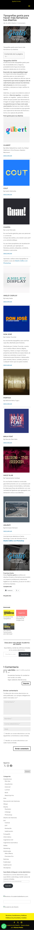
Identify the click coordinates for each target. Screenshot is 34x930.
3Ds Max (7, 781)
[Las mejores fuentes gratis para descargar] (8, 626)
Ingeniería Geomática (10, 842)
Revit (6, 792)
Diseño (14, 23)
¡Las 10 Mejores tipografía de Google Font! (20, 618)
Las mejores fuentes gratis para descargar (7, 632)
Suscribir (8, 886)
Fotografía (6, 834)
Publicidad (6, 862)
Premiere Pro (9, 856)
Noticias (6, 859)
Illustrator (8, 809)
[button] (3, 926)
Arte (4, 798)
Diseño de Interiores (10, 817)
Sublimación (9, 831)
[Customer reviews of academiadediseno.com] (15, 896)
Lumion (7, 790)
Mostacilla (8, 828)
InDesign (8, 812)
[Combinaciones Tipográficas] (8, 613)
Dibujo (5, 804)
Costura (7, 822)
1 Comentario (21, 23)
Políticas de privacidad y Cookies (16, 918)
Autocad (7, 787)
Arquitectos (8, 784)
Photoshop (8, 815)
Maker (5, 845)
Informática (7, 837)
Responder (26, 683)
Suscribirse (25, 654)
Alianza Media (18, 927)
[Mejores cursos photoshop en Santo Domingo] (10, 907)
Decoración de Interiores (11, 801)
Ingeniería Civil (8, 840)
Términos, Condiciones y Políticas (16, 915)
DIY (4, 820)
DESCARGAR (7, 156)
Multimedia (7, 851)
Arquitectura (7, 779)
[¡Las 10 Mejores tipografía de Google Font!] (21, 613)
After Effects (9, 853)
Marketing (6, 848)
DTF (6, 825)
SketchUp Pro (9, 795)
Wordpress (7, 868)
